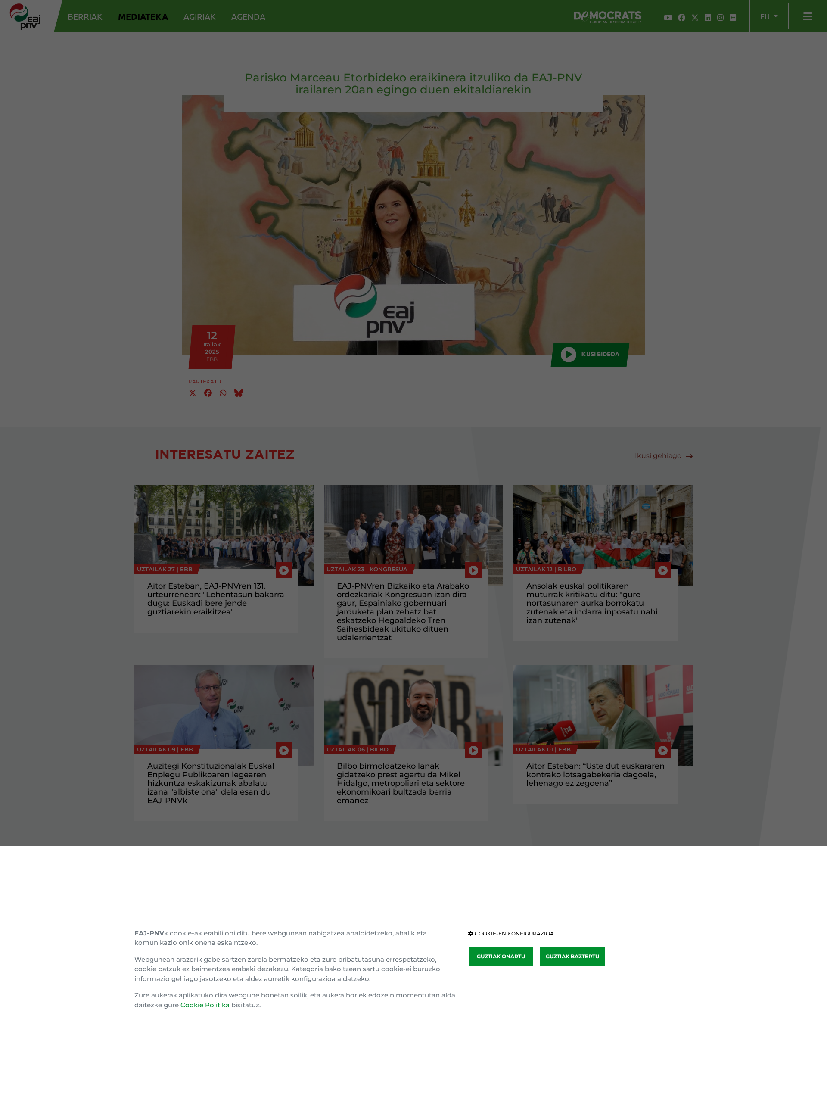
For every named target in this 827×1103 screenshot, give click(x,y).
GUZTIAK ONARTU (501, 956)
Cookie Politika (205, 1005)
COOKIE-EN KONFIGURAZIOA (513, 933)
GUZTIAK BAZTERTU (572, 956)
